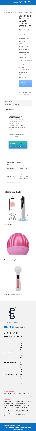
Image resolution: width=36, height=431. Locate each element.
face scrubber (21, 427)
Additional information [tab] (12, 104)
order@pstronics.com (22, 410)
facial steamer (13, 427)
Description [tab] (8, 101)
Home (5, 12)
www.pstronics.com (21, 414)
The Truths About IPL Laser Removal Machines (17, 393)
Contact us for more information (17, 144)
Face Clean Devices (12, 12)
